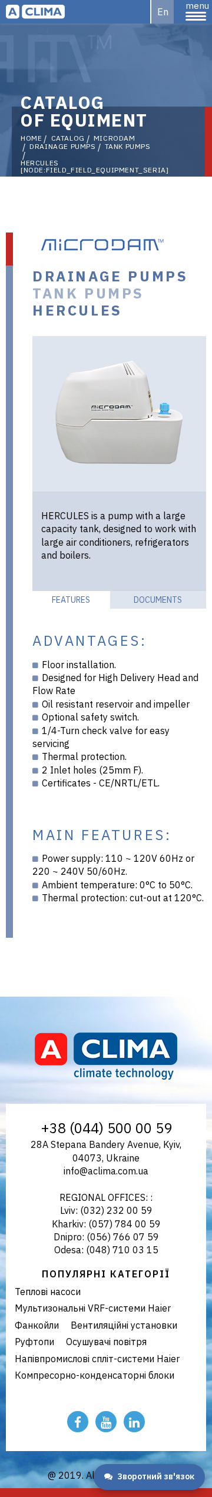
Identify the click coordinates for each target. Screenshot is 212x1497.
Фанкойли (37, 1325)
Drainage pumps (62, 146)
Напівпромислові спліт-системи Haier (97, 1359)
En (162, 12)
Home (31, 138)
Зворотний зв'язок (155, 1476)
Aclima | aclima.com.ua (35, 12)
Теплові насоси (48, 1291)
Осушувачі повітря (106, 1341)
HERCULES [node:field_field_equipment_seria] (94, 167)
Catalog (68, 138)
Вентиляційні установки (124, 1325)
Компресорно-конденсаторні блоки (94, 1375)
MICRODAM (114, 138)
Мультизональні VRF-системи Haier (93, 1308)
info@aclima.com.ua (106, 1171)
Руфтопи (34, 1341)
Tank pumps (128, 146)
